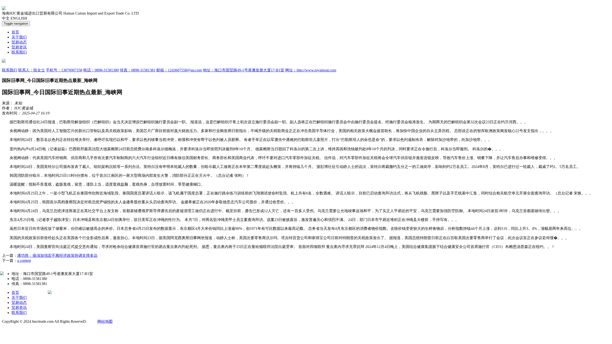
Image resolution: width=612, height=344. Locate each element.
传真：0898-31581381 (137, 70)
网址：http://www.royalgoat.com (310, 70)
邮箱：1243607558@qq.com (179, 70)
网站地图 (105, 321)
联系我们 (19, 52)
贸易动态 (19, 42)
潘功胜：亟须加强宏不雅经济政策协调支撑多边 (57, 255)
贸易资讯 (19, 47)
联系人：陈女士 (31, 70)
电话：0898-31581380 (101, 70)
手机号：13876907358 (64, 70)
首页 (15, 32)
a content (24, 260)
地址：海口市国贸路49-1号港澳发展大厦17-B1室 (243, 70)
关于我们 (19, 37)
